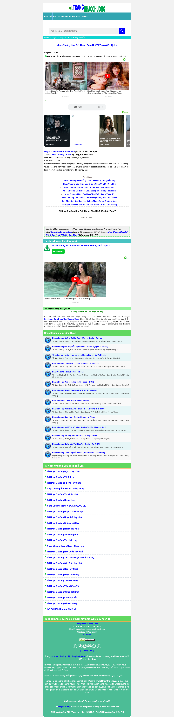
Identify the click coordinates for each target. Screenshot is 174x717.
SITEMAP (87, 634)
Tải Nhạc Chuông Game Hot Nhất (63, 591)
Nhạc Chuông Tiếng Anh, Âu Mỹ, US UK (66, 505)
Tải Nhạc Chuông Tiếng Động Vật (63, 586)
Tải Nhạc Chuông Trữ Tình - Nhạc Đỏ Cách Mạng (70, 557)
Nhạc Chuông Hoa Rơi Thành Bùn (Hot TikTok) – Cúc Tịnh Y (87, 45)
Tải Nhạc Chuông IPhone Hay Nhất (64, 482)
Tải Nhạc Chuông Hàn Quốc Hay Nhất (65, 551)
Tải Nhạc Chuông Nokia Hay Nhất (63, 528)
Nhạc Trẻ (48, 16)
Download (58, 251)
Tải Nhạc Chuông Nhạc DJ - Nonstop (65, 511)
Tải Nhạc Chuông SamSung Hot (62, 534)
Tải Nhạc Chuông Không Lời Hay (63, 522)
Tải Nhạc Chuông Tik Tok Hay (61, 477)
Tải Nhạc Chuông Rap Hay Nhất (62, 568)
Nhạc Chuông (64, 706)
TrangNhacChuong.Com (61, 231)
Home (46, 37)
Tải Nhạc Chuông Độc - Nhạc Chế (63, 471)
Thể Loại (84, 16)
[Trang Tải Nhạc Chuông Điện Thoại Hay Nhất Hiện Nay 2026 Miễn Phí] (87, 11)
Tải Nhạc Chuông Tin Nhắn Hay (62, 540)
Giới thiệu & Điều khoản (87, 631)
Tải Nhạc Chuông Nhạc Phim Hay (63, 574)
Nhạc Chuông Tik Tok (62, 16)
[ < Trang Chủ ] (87, 650)
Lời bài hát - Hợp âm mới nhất (62, 609)
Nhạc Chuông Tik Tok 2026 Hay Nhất (67, 37)
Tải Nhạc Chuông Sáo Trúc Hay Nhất (64, 563)
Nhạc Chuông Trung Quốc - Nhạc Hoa (65, 545)
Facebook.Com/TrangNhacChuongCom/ (61, 319)
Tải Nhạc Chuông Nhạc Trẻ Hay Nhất (64, 517)
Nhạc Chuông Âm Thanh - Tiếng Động (65, 488)
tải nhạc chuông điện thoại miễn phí (68, 656)
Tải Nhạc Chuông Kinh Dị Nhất (62, 597)
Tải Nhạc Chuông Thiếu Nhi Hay (62, 580)
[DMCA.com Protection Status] (87, 640)
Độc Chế (76, 16)
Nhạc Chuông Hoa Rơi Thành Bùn (59, 151)
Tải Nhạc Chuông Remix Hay (61, 499)
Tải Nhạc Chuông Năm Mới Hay (62, 603)
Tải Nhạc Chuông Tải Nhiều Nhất (62, 494)
